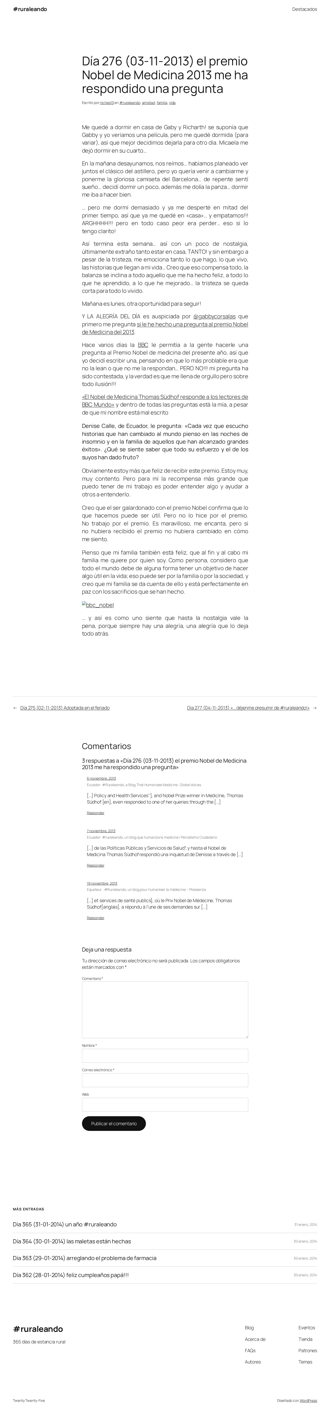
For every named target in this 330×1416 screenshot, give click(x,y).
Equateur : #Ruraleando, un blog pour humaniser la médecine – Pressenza (146, 889)
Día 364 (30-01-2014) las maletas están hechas (72, 1241)
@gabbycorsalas (214, 316)
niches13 (107, 102)
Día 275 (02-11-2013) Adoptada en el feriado (65, 708)
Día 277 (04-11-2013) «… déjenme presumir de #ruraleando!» (248, 708)
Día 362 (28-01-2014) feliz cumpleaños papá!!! (71, 1275)
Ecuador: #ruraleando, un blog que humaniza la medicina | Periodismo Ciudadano (152, 837)
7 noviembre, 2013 (101, 830)
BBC (143, 345)
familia (162, 102)
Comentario (92, 978)
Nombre (89, 1045)
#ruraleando (30, 9)
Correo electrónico (98, 1069)
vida (172, 102)
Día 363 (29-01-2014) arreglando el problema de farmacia (84, 1258)
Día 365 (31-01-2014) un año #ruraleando (65, 1224)
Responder (95, 812)
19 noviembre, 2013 (102, 883)
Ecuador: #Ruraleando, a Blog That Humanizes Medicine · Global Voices (144, 784)
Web (85, 1094)
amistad (148, 102)
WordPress (308, 1400)
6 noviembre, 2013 (101, 778)
